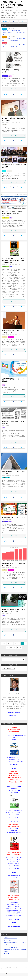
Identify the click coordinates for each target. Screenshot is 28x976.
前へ (4, 643)
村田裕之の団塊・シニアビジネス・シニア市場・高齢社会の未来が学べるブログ (12, 4)
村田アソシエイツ (8, 940)
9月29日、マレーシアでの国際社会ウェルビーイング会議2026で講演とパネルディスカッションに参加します (14, 32)
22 (14, 647)
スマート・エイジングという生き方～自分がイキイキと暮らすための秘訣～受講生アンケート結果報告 (14, 260)
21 (11, 647)
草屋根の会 (6, 953)
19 (25, 643)
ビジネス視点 (5, 217)
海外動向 (4, 124)
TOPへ (21, 974)
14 (8, 643)
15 (11, 643)
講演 (10, 76)
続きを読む (14, 88)
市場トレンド (11, 336)
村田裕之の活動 (6, 477)
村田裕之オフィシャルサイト (10, 938)
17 (18, 643)
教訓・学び (5, 76)
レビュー (4, 336)
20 (7, 647)
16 (15, 643)
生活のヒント (5, 266)
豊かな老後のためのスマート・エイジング (14, 517)
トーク (4, 171)
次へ (18, 647)
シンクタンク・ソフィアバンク (11, 947)
